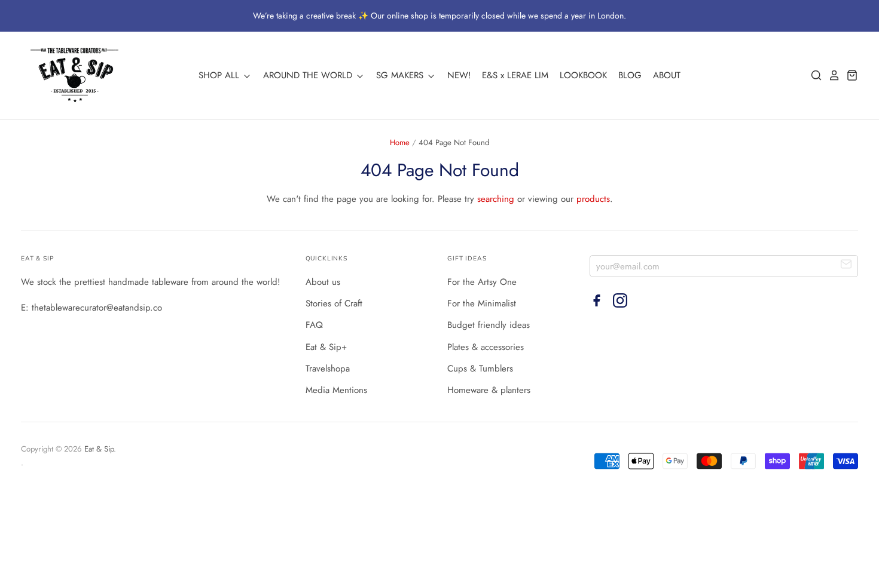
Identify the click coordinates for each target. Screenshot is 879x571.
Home (400, 142)
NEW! (459, 75)
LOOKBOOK (583, 75)
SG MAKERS (401, 75)
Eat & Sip (99, 449)
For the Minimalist (481, 303)
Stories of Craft (334, 303)
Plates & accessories (485, 347)
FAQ (314, 324)
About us (323, 281)
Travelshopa (328, 368)
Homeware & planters (488, 390)
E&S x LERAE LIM (515, 75)
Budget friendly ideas (488, 324)
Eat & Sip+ (326, 347)
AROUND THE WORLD (309, 75)
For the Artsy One (482, 281)
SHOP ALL (220, 75)
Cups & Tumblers (480, 368)
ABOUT (666, 75)
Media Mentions (336, 390)
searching (495, 198)
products (593, 198)
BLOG (630, 75)
